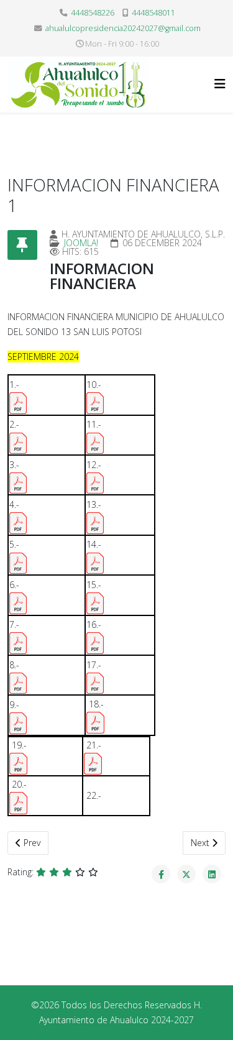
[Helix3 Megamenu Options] (220, 84)
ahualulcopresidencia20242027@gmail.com (123, 28)
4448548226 (92, 12)
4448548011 (153, 12)
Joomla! (81, 243)
